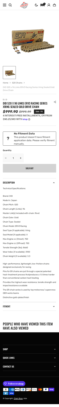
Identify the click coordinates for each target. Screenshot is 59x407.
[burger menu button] (4, 5)
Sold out (29, 168)
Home (5, 83)
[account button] (49, 5)
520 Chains (17, 83)
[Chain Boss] (24, 5)
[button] (36, 5)
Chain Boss (18, 398)
